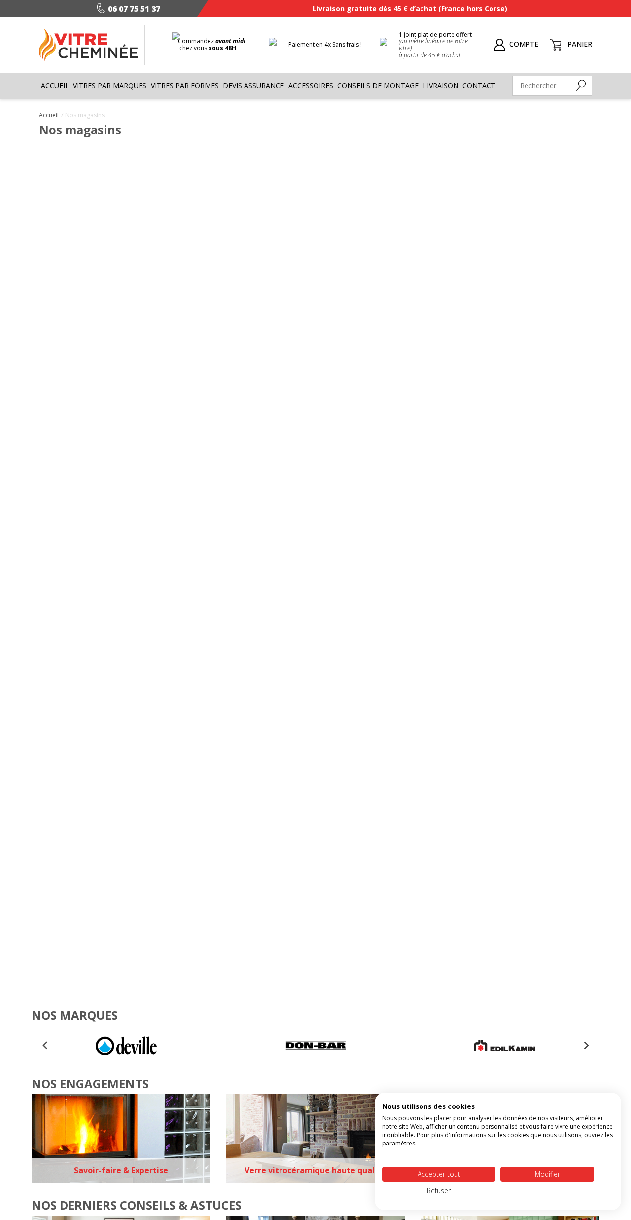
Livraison (440, 85)
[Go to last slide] (45, 1046)
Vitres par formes (185, 85)
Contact (478, 85)
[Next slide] (586, 1046)
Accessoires (310, 85)
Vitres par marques (109, 85)
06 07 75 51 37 (134, 8)
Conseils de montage (378, 85)
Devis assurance (253, 85)
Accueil (55, 85)
